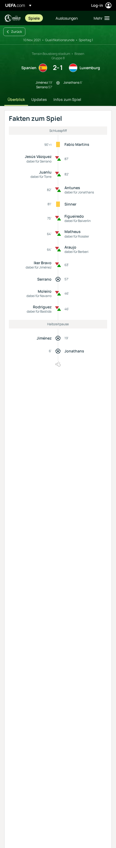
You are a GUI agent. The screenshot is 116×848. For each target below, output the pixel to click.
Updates (39, 99)
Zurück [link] (16, 31)
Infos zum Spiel (67, 99)
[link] (34, 18)
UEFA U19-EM (12, 18)
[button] (100, 18)
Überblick (16, 99)
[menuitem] (37, 18)
